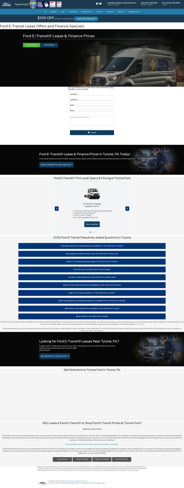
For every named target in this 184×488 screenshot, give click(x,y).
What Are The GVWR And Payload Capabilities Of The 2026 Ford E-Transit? (92, 285)
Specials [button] (54, 11)
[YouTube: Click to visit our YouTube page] (100, 4)
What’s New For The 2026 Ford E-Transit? (92, 316)
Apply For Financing (102, 459)
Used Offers (114, 444)
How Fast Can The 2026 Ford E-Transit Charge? (92, 269)
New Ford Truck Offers (101, 444)
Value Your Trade (82, 459)
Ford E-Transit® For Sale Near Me (56, 165)
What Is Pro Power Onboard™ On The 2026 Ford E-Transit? (92, 293)
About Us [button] (121, 11)
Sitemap (67, 481)
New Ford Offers (71, 444)
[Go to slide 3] (93, 232)
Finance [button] (99, 11)
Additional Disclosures (81, 481)
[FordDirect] (42, 483)
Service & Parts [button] (87, 11)
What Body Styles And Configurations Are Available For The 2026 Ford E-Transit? (92, 246)
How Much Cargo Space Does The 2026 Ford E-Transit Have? (92, 277)
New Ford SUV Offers (85, 444)
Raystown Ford (134, 11)
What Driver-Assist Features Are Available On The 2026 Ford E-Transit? (92, 308)
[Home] (45, 12)
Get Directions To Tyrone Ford (54, 356)
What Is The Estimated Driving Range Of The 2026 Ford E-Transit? (92, 262)
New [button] (62, 11)
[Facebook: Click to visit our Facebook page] (97, 4)
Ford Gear (110, 11)
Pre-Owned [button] (73, 11)
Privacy (72, 481)
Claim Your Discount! (86, 19)
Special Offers (49, 45)
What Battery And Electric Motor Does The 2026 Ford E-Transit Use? (92, 254)
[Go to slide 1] (90, 232)
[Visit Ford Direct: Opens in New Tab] (102, 483)
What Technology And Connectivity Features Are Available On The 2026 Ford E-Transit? (92, 301)
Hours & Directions (121, 459)
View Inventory (32, 45)
